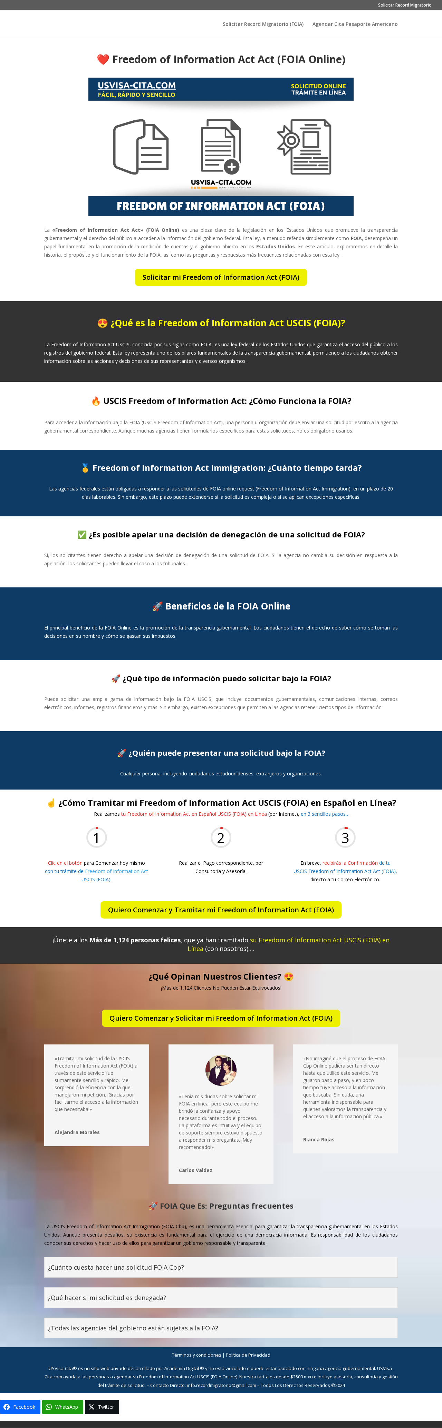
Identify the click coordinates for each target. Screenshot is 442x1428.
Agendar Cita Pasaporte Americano (355, 24)
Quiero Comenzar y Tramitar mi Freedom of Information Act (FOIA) (221, 909)
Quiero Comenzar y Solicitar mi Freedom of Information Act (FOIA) (221, 1018)
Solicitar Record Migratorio (405, 5)
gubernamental (359, 1368)
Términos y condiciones (196, 1355)
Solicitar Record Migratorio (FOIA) (263, 24)
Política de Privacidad (248, 1355)
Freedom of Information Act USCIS (174, 1377)
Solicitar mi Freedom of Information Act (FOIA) (221, 277)
